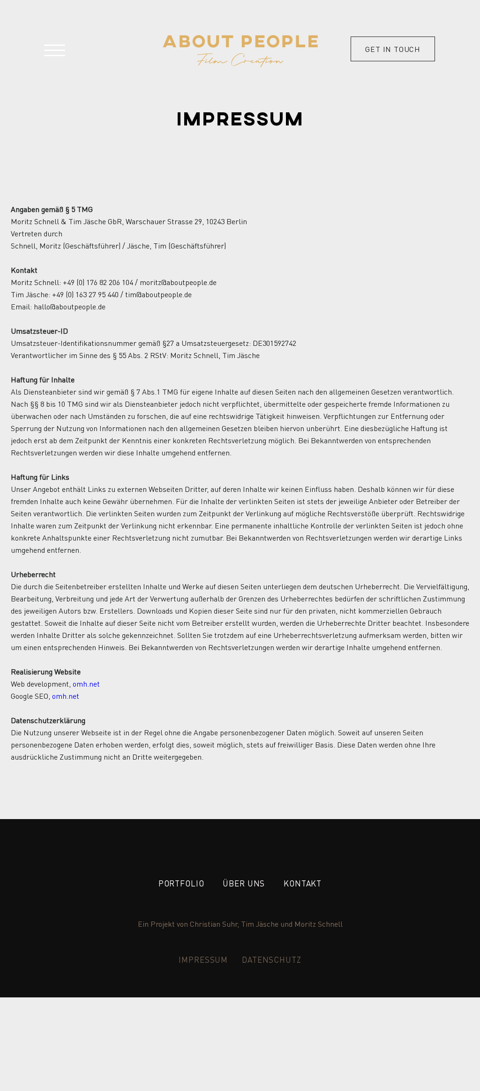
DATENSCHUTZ (271, 959)
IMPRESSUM (203, 959)
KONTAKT (303, 883)
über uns (244, 883)
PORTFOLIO (181, 883)
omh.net (86, 683)
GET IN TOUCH (392, 49)
